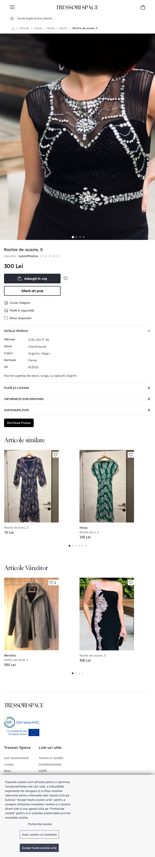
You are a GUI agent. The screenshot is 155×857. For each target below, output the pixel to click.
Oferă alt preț (32, 291)
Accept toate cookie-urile (39, 848)
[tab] (73, 237)
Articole (24, 28)
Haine (51, 28)
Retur (7, 771)
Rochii (64, 28)
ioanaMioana (28, 256)
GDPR (43, 771)
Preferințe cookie (40, 824)
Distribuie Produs (19, 423)
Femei (38, 28)
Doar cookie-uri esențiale (39, 834)
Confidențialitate (50, 764)
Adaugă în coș (35, 279)
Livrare (9, 764)
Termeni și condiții (51, 758)
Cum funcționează (16, 758)
